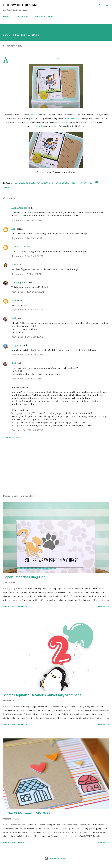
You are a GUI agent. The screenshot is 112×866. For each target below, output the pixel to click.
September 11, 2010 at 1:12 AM (26, 274)
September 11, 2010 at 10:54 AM (27, 291)
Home (6, 16)
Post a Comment (12, 437)
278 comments (19, 724)
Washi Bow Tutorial (44, 16)
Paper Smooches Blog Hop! (24, 577)
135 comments (19, 842)
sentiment (62, 122)
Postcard (38, 126)
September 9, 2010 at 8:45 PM (26, 220)
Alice (14, 228)
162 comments (19, 606)
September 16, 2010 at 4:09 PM (27, 378)
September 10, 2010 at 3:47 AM (27, 238)
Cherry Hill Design (20, 5)
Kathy (14, 318)
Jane (13, 264)
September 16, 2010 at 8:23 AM (27, 354)
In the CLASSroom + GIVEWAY (27, 813)
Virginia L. (16, 345)
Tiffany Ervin (18, 246)
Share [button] (6, 187)
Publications (22, 16)
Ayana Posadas (19, 207)
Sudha (14, 300)
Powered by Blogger (57, 858)
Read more (103, 606)
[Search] (100, 5)
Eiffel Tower (69, 118)
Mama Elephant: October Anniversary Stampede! (42, 695)
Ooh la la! (34, 114)
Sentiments (68, 183)
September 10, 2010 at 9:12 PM (27, 256)
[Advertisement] (56, 467)
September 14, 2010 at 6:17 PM (27, 336)
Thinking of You (83, 183)
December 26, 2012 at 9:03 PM (27, 430)
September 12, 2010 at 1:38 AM (27, 309)
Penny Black (43, 183)
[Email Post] (96, 183)
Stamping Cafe (19, 282)
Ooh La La (30, 183)
